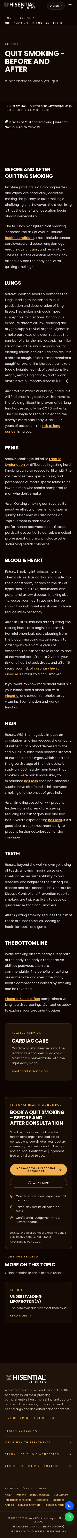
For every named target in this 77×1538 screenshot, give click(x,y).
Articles (9, 1505)
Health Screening (21, 1430)
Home (9, 18)
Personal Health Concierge (32, 1495)
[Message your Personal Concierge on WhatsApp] (69, 1516)
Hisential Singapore (56, 1505)
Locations (42, 1500)
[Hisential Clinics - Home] (19, 5)
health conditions (19, 237)
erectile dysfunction (21, 249)
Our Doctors (61, 1495)
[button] (38, 1169)
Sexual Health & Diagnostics (32, 1454)
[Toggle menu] (70, 6)
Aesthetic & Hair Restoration (33, 1466)
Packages (58, 1500)
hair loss (31, 781)
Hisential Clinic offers (22, 998)
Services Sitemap (29, 1505)
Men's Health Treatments (28, 1442)
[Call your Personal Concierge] (69, 1505)
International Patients (18, 1500)
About (8, 1495)
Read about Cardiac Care (30, 1071)
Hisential (12, 695)
